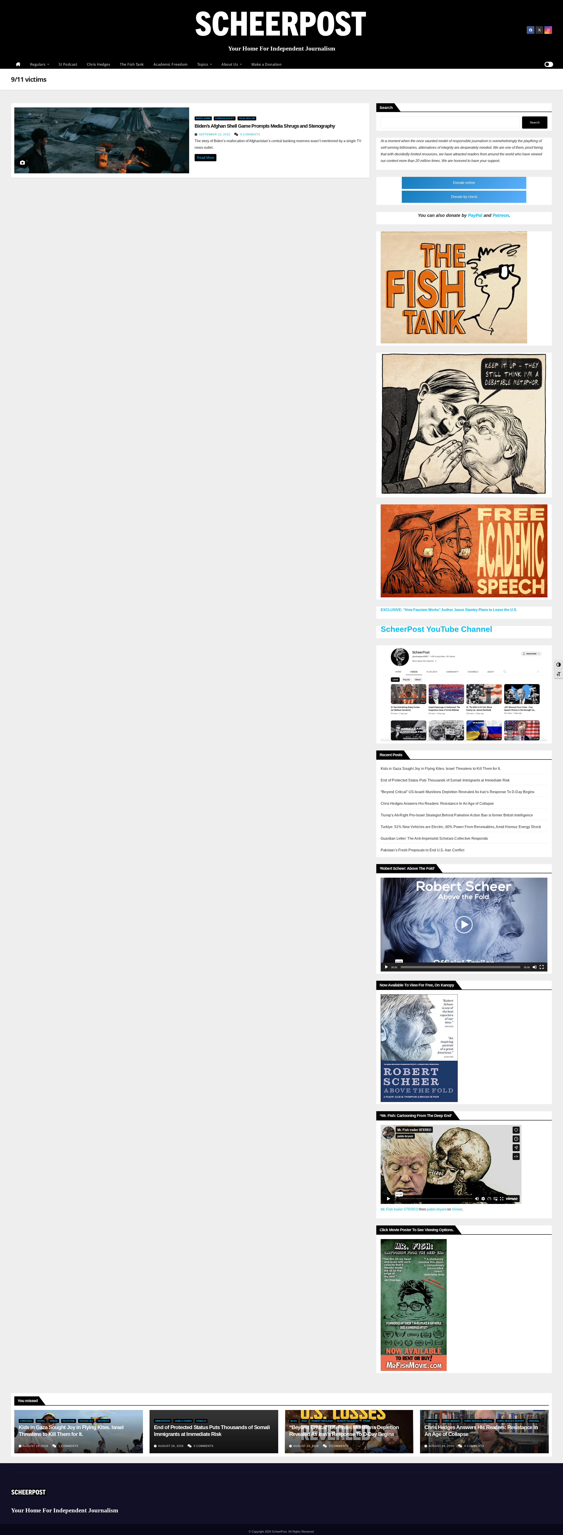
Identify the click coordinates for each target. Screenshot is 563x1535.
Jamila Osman (183, 1421)
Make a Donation (266, 64)
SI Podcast (68, 64)
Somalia (201, 1421)
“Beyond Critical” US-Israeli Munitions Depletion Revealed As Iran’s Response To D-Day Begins (457, 792)
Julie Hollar (247, 118)
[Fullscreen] (541, 967)
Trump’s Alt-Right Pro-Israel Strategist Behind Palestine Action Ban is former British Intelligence (457, 815)
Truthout (103, 1421)
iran (304, 1421)
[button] (464, 924)
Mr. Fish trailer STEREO (399, 1209)
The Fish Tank (132, 64)
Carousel (26, 1421)
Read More (205, 157)
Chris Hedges (98, 64)
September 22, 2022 (215, 134)
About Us (230, 64)
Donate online (464, 183)
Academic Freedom (171, 64)
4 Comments (474, 1446)
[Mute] (534, 967)
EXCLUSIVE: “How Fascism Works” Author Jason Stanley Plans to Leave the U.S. (449, 610)
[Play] (386, 967)
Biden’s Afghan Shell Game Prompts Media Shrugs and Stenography (265, 126)
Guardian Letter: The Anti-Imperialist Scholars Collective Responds (434, 838)
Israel (41, 1421)
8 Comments (250, 134)
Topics (203, 64)
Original (534, 1421)
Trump (367, 1421)
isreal (54, 1421)
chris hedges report (510, 1421)
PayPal (475, 215)
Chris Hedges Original (478, 1421)
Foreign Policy (224, 118)
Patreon (501, 215)
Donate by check (464, 197)
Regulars (38, 64)
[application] (464, 924)
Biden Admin (203, 118)
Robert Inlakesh (347, 1421)
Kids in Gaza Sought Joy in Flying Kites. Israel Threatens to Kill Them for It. (441, 768)
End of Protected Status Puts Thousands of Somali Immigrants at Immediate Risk (445, 780)
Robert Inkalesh (322, 1421)
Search (386, 107)
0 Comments (204, 1446)
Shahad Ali (86, 1421)
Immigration (162, 1421)
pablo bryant (436, 1209)
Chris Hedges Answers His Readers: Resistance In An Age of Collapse (437, 803)
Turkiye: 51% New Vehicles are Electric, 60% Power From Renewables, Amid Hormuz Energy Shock (461, 827)
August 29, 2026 (36, 1446)
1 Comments (68, 1446)
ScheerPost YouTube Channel (436, 629)
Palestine (68, 1421)
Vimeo (457, 1209)
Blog (294, 1421)
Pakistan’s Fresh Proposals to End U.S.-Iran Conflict (422, 850)
